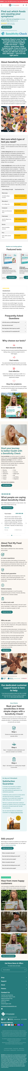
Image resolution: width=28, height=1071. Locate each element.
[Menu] (1, 5)
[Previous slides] (2, 523)
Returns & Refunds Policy (17, 812)
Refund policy (21, 1048)
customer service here (10, 845)
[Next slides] (26, 523)
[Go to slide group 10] (20, 535)
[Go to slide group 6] (14, 535)
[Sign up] (24, 969)
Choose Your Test (7, 612)
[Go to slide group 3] (10, 535)
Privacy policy (15, 1048)
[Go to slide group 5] (13, 535)
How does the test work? (7, 325)
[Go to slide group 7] (16, 535)
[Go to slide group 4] (11, 535)
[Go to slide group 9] (19, 535)
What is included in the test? (8, 853)
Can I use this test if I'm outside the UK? (11, 331)
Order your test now (7, 848)
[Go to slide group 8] (17, 535)
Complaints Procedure (8, 1048)
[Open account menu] (23, 5)
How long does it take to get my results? (11, 328)
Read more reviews (7, 507)
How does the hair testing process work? (11, 856)
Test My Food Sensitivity (13, 1030)
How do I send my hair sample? (9, 859)
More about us (6, 650)
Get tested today (7, 485)
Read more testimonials (8, 956)
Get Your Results (7, 27)
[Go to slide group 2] (8, 535)
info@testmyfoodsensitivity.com (9, 1006)
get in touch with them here (17, 696)
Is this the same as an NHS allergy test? (11, 322)
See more (7, 529)
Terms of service (7, 1050)
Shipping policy (13, 1050)
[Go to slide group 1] (7, 535)
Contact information (20, 1050)
